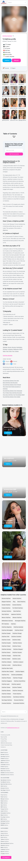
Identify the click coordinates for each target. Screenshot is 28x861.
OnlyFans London (6, 665)
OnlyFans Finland (6, 646)
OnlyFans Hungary (6, 655)
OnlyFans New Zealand (7, 671)
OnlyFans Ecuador (6, 643)
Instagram (10, 349)
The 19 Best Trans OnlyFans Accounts (12, 392)
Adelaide (5, 347)
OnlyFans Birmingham (7, 630)
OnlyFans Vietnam (6, 693)
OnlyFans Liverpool (18, 662)
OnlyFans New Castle (7, 668)
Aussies (14, 347)
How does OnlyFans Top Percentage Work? (14, 394)
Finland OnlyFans (6, 608)
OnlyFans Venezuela (18, 690)
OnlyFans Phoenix (6, 678)
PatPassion (7, 582)
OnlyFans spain (5, 684)
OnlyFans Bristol (19, 630)
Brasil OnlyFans (21, 601)
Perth (10, 351)
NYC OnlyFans (5, 624)
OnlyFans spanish (16, 684)
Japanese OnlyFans (16, 614)
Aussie (9, 347)
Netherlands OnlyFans (7, 620)
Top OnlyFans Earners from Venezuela (12, 390)
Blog (14, 601)
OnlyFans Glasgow (18, 649)
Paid (7, 351)
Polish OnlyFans (17, 693)
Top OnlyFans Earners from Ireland (11, 397)
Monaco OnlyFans (17, 617)
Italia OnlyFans (17, 611)
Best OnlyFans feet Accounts (10, 382)
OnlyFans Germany (6, 649)
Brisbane (5, 349)
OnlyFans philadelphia (16, 674)
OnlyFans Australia (7, 36)
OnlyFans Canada (6, 633)
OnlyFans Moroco (17, 665)
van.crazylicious (9, 458)
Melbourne (16, 349)
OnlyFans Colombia (16, 636)
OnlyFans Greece (6, 652)
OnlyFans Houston (17, 652)
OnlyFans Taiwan (6, 687)
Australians (19, 347)
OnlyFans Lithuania (6, 662)
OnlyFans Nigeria (20, 671)
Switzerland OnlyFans (18, 703)
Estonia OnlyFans (16, 605)
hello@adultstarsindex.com (13, 727)
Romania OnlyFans (6, 697)
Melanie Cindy (8, 427)
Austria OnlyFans (17, 598)
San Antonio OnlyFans (18, 697)
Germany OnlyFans (6, 611)
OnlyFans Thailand (16, 687)
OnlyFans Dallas (16, 639)
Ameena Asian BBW (10, 489)
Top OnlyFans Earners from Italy (11, 380)
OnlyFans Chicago (17, 633)
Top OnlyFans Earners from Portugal (12, 384)
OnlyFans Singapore (7, 681)
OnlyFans (13, 624)
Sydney (17, 351)
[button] (6, 361)
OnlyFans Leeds (16, 658)
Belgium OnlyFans (6, 601)
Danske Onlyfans (6, 605)
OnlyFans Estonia (17, 643)
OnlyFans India (16, 655)
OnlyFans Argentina (6, 627)
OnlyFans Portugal (17, 678)
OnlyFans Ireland (6, 658)
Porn (13, 351)
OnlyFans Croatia (6, 639)
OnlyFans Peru (5, 674)
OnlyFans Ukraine (6, 690)
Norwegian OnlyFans (20, 620)
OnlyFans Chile (5, 636)
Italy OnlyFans (5, 614)
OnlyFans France (16, 646)
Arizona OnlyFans (6, 598)
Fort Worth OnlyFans (17, 608)
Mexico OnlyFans (6, 617)
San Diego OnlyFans (7, 700)
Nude (4, 351)
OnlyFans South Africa (19, 681)
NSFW (20, 349)
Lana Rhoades (8, 520)
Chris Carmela (8, 552)
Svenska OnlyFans (6, 703)
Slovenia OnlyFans (18, 700)
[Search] (25, 2)
